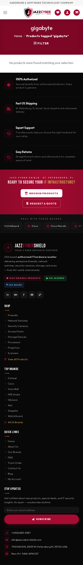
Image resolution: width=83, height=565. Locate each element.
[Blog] (40, 294)
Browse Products (43, 193)
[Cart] (77, 12)
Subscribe (43, 519)
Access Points (16, 331)
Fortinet (12, 378)
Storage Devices (17, 336)
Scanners (13, 353)
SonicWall (13, 389)
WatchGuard (15, 416)
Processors (14, 342)
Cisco (11, 383)
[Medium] (15, 294)
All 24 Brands (15, 422)
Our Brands (14, 452)
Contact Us (14, 468)
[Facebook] (23, 294)
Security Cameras (18, 326)
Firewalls (13, 315)
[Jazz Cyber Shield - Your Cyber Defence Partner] (38, 12)
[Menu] (5, 12)
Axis (10, 405)
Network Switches (18, 320)
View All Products (18, 359)
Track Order (15, 462)
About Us (13, 446)
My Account (14, 479)
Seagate (13, 410)
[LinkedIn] (7, 294)
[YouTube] (32, 294)
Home (18, 36)
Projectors (13, 347)
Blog (10, 473)
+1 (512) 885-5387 (21, 532)
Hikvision (13, 399)
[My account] (67, 12)
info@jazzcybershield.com (26, 539)
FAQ (10, 457)
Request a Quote (43, 203)
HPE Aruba (14, 394)
